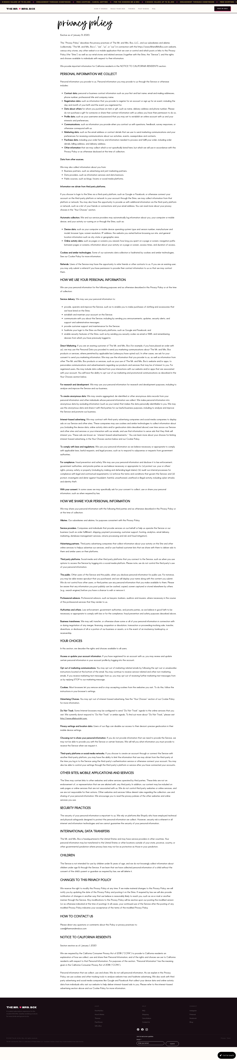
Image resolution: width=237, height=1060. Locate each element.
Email (139, 1039)
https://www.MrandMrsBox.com (153, 46)
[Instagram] (146, 1029)
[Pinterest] (138, 1029)
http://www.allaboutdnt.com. (73, 718)
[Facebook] (142, 1029)
